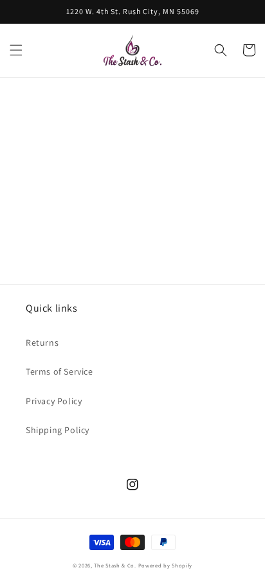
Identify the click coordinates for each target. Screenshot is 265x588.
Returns (42, 342)
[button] (16, 50)
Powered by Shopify (165, 565)
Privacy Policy (54, 401)
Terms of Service (59, 371)
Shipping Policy (57, 430)
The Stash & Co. (115, 565)
